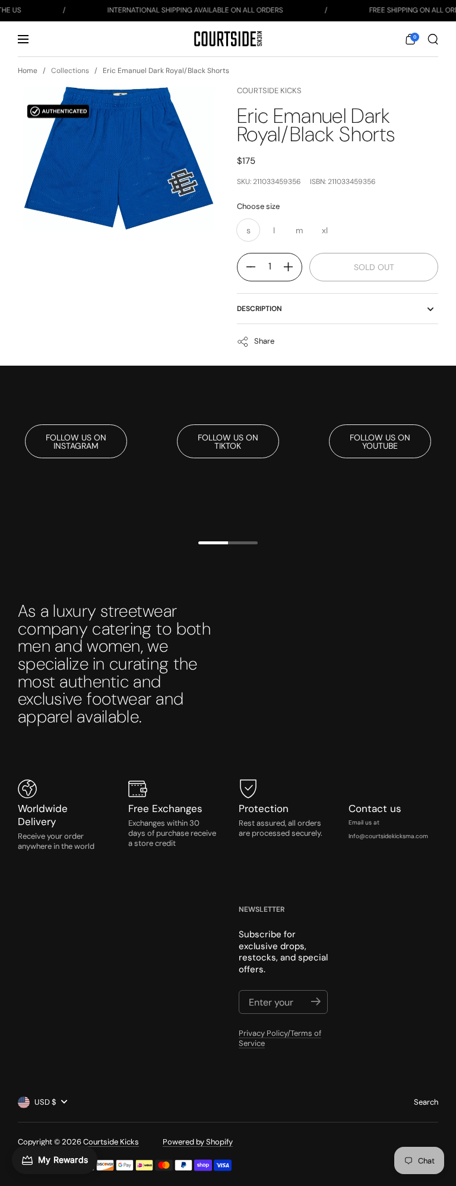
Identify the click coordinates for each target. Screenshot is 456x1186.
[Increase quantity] (293, 267)
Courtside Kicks (269, 90)
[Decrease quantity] (246, 267)
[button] (410, 39)
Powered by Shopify (198, 1142)
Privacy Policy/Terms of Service (280, 1038)
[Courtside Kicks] (228, 38)
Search (426, 1102)
